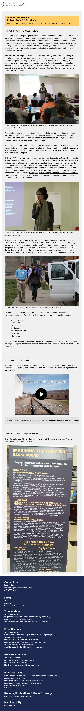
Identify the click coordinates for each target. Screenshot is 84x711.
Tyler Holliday (15, 336)
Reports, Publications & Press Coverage (18, 623)
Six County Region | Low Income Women (18, 571)
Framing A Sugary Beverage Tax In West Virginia (21, 566)
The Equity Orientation (12, 541)
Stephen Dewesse (17, 320)
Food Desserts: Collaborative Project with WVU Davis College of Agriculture (30, 561)
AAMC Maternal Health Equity (14, 605)
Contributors (8, 530)
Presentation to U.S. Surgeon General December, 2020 (23, 607)
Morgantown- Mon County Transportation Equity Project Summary (27, 543)
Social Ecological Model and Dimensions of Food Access (23, 573)
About (6, 527)
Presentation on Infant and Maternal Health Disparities (23, 610)
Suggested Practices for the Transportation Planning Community (26, 548)
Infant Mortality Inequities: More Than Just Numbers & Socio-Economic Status (31, 602)
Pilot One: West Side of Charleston (16, 589)
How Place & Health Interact (14, 532)
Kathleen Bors (16, 325)
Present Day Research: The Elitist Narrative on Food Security (25, 569)
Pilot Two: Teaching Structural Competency (19, 587)
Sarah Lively (15, 323)
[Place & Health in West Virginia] (13, 4)
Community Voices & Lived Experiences (18, 546)
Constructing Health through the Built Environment (58, 420)
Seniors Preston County (12, 564)
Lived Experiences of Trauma (14, 612)
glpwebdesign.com (10, 632)
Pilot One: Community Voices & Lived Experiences (21, 592)
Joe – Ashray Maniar (18, 331)
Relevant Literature (11, 614)
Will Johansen (16, 328)
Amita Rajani (15, 333)
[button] (10, 472)
